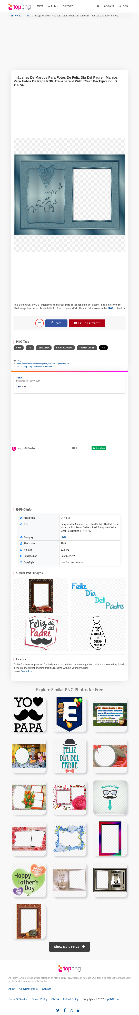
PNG (28, 16)
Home (17, 16)
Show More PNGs (67, 946)
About (11, 989)
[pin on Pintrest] (41, 702)
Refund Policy (70, 999)
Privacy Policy (39, 999)
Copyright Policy (28, 989)
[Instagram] (71, 1010)
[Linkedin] (78, 1010)
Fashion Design (87, 348)
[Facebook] (65, 1010)
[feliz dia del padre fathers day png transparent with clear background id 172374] (69, 756)
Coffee (23, 387)
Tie (29, 348)
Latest (39, 6)
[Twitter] (57, 1010)
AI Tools (52, 6)
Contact (68, 6)
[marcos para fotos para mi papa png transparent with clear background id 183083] (110, 880)
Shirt (18, 348)
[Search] (98, 6)
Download (100, 448)
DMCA (55, 999)
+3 (103, 347)
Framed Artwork (64, 348)
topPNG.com (112, 999)
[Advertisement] (69, 46)
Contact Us (26, 671)
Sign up (110, 6)
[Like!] (39, 323)
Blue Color (44, 348)
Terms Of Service (17, 999)
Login (124, 6)
